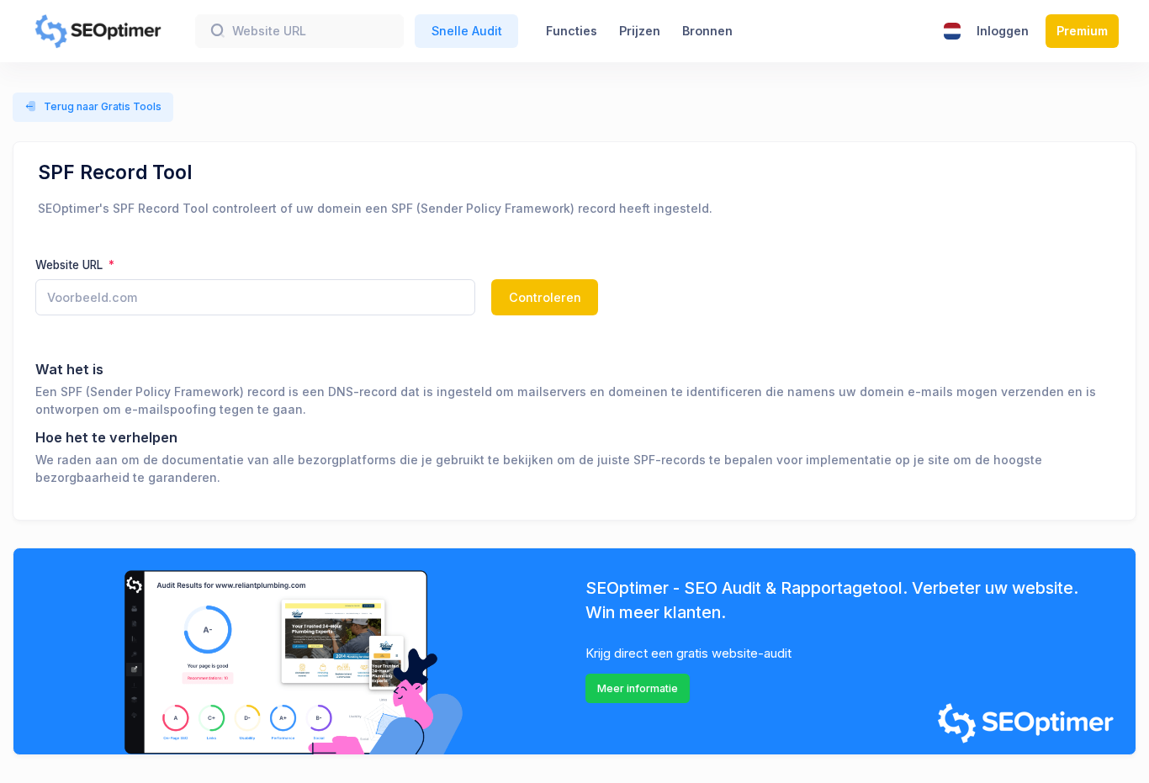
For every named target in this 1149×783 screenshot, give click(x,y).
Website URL (70, 265)
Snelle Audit (467, 31)
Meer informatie (637, 688)
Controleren (545, 297)
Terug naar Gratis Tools (102, 106)
